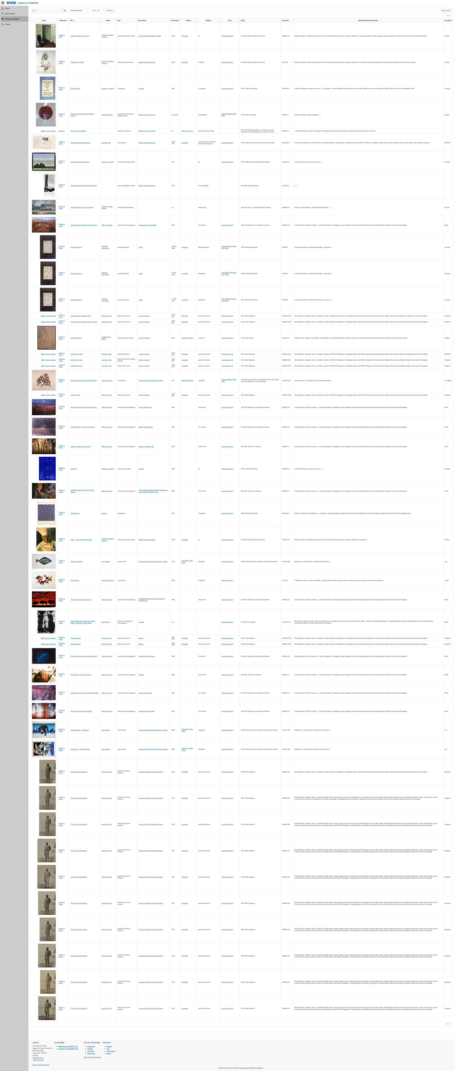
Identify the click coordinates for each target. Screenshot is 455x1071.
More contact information (41, 1065)
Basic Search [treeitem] (10, 14)
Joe (103, 561)
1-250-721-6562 (38, 1060)
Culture (188, 20)
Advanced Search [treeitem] (12, 19)
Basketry (62, 131)
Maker (108, 20)
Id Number (285, 20)
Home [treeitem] (7, 8)
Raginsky (105, 316)
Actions (109, 10)
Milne (103, 225)
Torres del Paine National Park (149, 490)
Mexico (141, 638)
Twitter (90, 1049)
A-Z (108, 1049)
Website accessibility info (68, 1046)
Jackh (104, 580)
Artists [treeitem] (7, 24)
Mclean (104, 206)
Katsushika (105, 248)
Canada (158, 36)
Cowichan (185, 560)
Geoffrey (110, 115)
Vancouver (142, 380)
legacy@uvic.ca (38, 1058)
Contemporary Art (227, 36)
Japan (141, 247)
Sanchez (105, 162)
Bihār (148, 446)
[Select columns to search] (34, 10)
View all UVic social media (92, 1057)
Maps (109, 1053)
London (141, 316)
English (184, 338)
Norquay (104, 88)
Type (119, 20)
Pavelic (104, 35)
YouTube (90, 1051)
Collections (63, 20)
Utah (140, 407)
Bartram (104, 513)
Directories (111, 1051)
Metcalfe (105, 143)
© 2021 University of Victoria (228, 1068)
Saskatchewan (143, 711)
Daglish (104, 337)
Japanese (185, 247)
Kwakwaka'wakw (187, 380)
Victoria (141, 36)
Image (44, 20)
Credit (243, 20)
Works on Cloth (62, 36)
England (147, 316)
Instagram (91, 1053)
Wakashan (189, 131)
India (152, 446)
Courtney (109, 225)
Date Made (175, 20)
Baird (103, 622)
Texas (140, 693)
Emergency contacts (256, 1068)
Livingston (105, 380)
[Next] (450, 15)
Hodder (104, 115)
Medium (208, 20)
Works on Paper (62, 62)
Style (230, 20)
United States (152, 225)
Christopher (110, 580)
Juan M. (111, 162)
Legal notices (243, 1068)
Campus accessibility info (68, 1049)
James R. (111, 88)
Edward (107, 561)
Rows (94, 10)
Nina (110, 316)
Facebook (91, 1046)
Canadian (185, 36)
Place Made (142, 20)
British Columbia (149, 36)
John (111, 380)
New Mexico (143, 225)
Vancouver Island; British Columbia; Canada (153, 561)
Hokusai (104, 246)
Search (109, 1046)
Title (76, 20)
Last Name (448, 20)
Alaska (141, 427)
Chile (156, 492)
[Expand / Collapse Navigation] (3, 3)
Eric (109, 143)
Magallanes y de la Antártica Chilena (153, 491)
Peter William (106, 338)
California (142, 656)
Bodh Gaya (142, 446)
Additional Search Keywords (368, 20)
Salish (184, 131)
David (108, 622)
